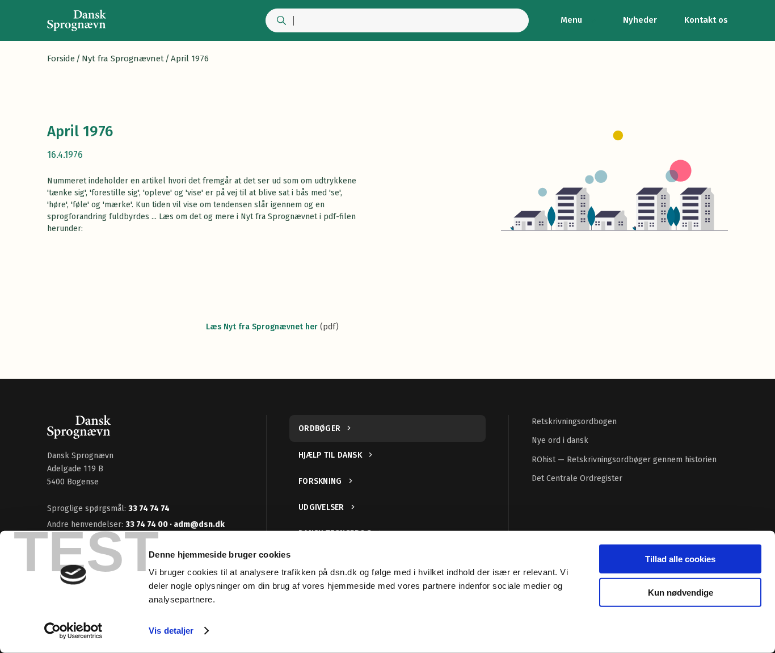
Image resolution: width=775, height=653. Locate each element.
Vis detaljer (171, 630)
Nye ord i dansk (560, 440)
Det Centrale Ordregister (577, 478)
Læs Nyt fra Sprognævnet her (262, 327)
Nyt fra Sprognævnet (123, 58)
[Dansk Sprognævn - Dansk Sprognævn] (76, 20)
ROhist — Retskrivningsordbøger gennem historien (624, 459)
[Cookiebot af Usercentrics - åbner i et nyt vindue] (73, 630)
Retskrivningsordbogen (574, 421)
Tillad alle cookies (680, 559)
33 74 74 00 (147, 524)
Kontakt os (706, 20)
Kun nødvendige (680, 592)
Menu (571, 20)
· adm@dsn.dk (197, 524)
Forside (61, 58)
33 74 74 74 (149, 508)
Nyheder (640, 20)
